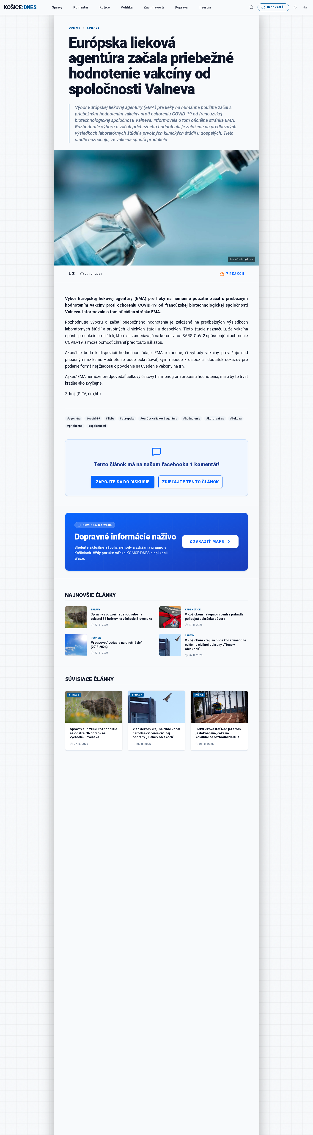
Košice (104, 7)
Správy (57, 7)
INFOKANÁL (276, 7)
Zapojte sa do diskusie (123, 481)
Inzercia (205, 7)
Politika (127, 7)
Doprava (181, 7)
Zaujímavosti (154, 7)
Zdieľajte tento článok (190, 481)
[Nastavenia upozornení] (295, 7)
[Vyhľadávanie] (251, 7)
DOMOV (74, 27)
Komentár (80, 7)
